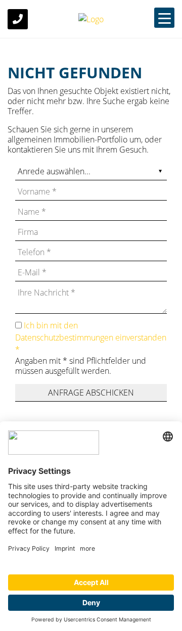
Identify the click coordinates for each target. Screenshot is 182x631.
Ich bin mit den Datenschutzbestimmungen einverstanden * (90, 337)
